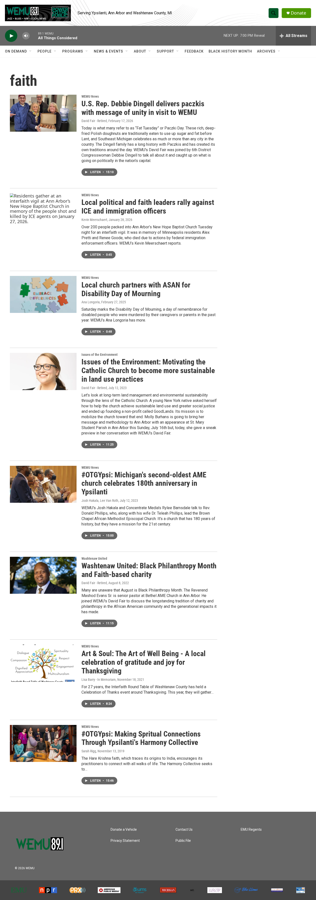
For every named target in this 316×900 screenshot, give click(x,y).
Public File (183, 841)
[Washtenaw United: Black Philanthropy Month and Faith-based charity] (43, 575)
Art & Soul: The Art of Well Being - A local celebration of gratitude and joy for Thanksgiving (143, 662)
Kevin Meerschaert (94, 220)
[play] (11, 36)
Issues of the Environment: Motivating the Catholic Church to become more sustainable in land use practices (148, 370)
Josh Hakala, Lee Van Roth (99, 501)
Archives (266, 51)
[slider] (34, 35)
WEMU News (90, 96)
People (45, 51)
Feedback (194, 51)
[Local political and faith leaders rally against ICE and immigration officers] (43, 211)
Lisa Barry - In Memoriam (98, 680)
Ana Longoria (90, 302)
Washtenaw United (94, 558)
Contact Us (184, 829)
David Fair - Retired (94, 121)
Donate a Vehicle (124, 829)
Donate (298, 13)
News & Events (108, 51)
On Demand (16, 51)
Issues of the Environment (99, 355)
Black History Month (230, 51)
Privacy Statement (125, 841)
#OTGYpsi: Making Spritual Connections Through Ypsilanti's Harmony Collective (141, 738)
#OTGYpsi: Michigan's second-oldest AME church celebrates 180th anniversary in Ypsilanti (143, 483)
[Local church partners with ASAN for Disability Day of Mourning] (43, 294)
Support (165, 51)
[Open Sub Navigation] (31, 51)
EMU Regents (251, 829)
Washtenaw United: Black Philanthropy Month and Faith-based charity (149, 570)
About (140, 51)
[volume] (26, 35)
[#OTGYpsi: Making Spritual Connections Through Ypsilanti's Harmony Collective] (43, 743)
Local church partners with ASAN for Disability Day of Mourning (135, 289)
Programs (72, 51)
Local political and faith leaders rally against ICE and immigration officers (147, 206)
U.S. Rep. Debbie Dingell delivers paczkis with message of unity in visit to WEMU (142, 108)
